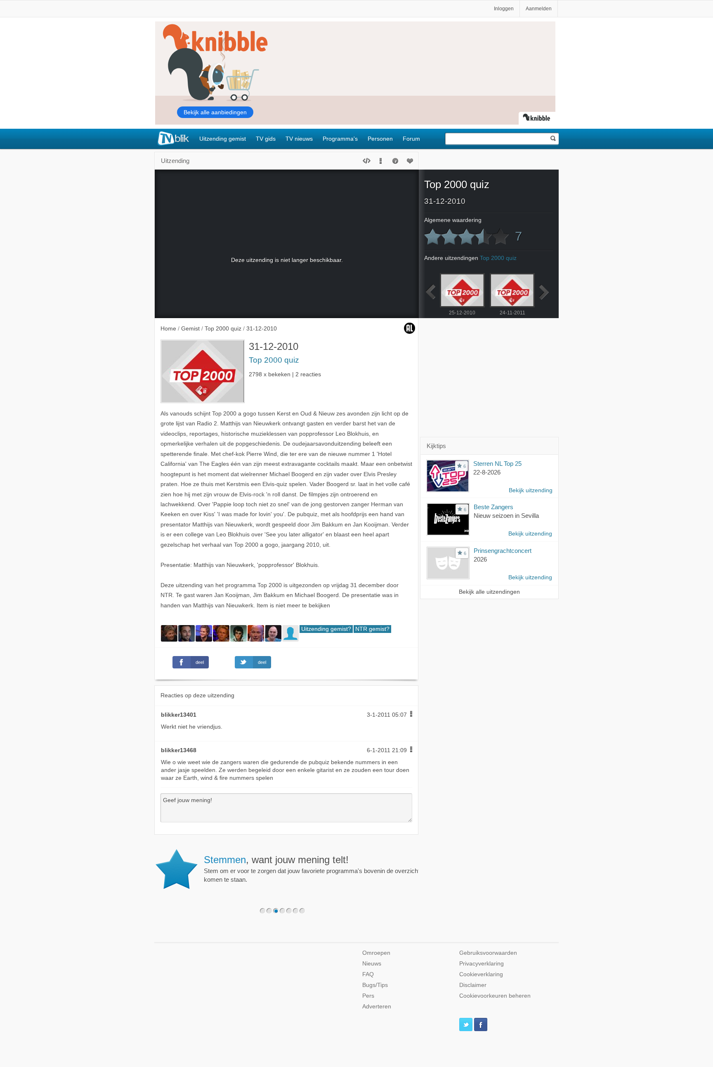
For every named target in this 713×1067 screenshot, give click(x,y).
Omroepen (376, 953)
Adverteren (376, 1006)
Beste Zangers (493, 506)
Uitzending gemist (222, 138)
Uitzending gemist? (326, 629)
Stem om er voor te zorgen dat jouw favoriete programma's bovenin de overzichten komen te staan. (315, 868)
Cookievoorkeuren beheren (495, 996)
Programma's (340, 138)
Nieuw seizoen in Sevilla (506, 515)
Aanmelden (539, 9)
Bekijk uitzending (530, 490)
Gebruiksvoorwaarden (488, 953)
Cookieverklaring (481, 974)
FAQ (368, 974)
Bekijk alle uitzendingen (489, 592)
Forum (411, 138)
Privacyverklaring (481, 964)
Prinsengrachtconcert (502, 550)
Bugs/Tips (375, 985)
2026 (480, 559)
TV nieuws (299, 138)
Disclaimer (472, 985)
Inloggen (504, 9)
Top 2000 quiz (274, 360)
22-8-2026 (487, 472)
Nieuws (371, 964)
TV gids (266, 138)
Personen (380, 138)
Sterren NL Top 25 (497, 463)
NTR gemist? (372, 629)
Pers (368, 996)
